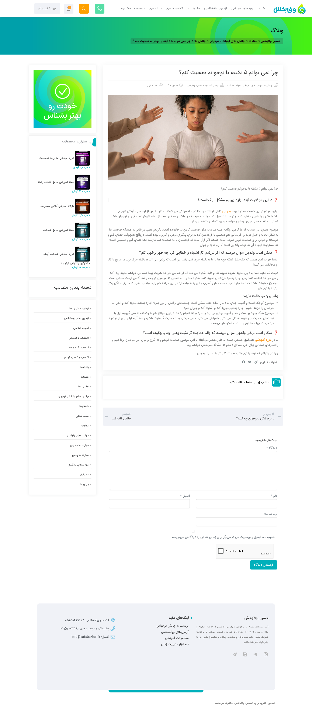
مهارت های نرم (80, 455)
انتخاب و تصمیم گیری (76, 357)
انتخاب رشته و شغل (78, 347)
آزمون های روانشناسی (76, 318)
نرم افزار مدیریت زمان (175, 644)
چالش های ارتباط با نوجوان (248, 86)
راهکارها (84, 406)
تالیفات (85, 377)
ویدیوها (84, 484)
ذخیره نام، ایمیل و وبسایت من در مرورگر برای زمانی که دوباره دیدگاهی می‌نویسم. (222, 537)
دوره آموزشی (263, 340)
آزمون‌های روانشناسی (175, 632)
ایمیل (185, 496)
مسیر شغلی (82, 416)
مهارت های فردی (79, 445)
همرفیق (84, 474)
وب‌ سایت (270, 514)
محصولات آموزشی (177, 638)
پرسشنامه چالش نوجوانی (172, 626)
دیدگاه (271, 447)
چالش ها (267, 86)
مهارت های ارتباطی (78, 435)
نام (274, 496)
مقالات (231, 86)
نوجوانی (227, 211)
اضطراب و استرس (79, 338)
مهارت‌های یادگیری (78, 465)
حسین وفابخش (194, 86)
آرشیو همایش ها (79, 308)
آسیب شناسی (81, 328)
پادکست (84, 367)
